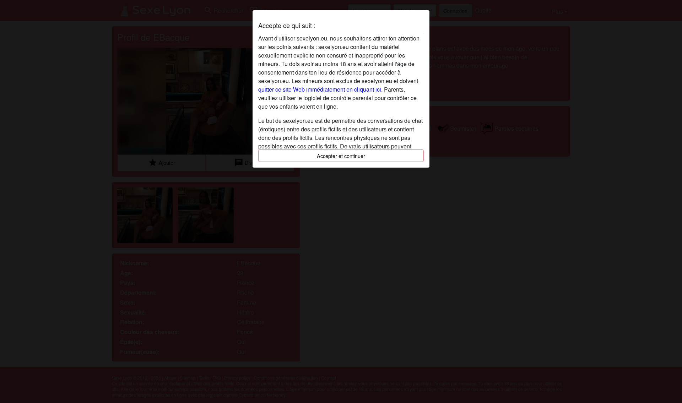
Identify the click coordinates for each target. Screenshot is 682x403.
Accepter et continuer (341, 155)
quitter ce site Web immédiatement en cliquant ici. (320, 89)
